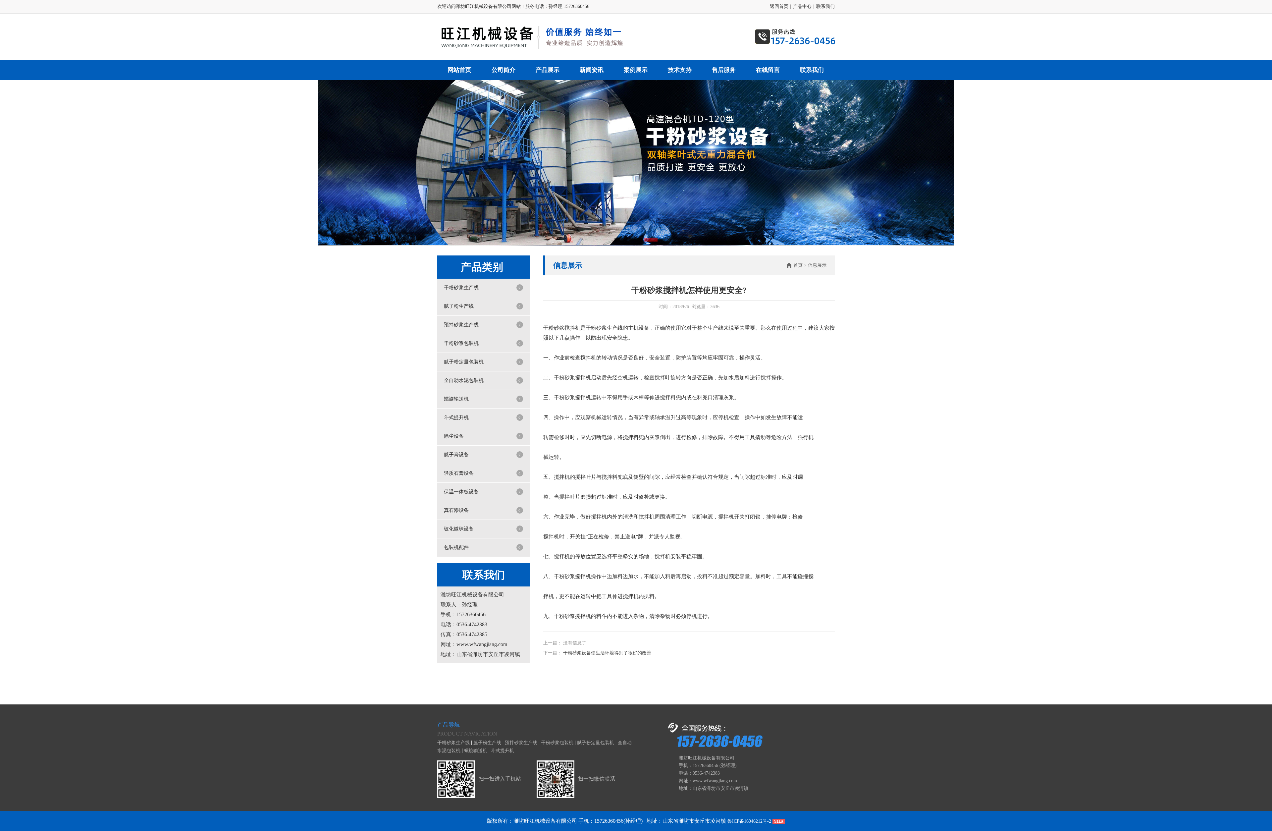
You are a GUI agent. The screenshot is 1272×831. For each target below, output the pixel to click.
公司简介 (503, 70)
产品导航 (448, 725)
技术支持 (680, 70)
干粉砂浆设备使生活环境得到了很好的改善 (607, 652)
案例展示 (636, 70)
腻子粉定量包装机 (464, 361)
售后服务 (724, 70)
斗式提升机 (456, 417)
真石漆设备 (456, 510)
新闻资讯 (592, 70)
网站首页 (459, 70)
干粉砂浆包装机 (461, 343)
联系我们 (825, 6)
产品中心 (802, 6)
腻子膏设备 (456, 454)
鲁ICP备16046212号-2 (749, 821)
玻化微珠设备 (459, 528)
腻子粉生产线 (459, 306)
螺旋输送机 (456, 399)
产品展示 (547, 70)
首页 (798, 265)
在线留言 (768, 70)
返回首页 (779, 6)
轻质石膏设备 (459, 473)
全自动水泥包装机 (464, 380)
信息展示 (817, 265)
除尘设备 (454, 436)
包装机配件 (456, 547)
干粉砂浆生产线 (461, 287)
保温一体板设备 (461, 491)
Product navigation (467, 734)
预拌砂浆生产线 (461, 324)
